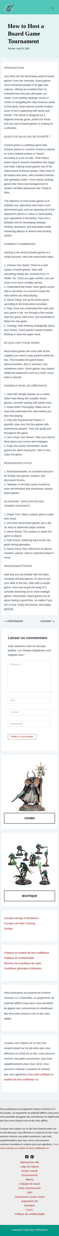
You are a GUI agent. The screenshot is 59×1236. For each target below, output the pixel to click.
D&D (29, 1192)
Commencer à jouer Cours (29, 1196)
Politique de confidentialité (19, 957)
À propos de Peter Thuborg (19, 923)
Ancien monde (29, 1170)
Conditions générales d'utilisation (23, 968)
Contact (8, 928)
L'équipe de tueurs (29, 1183)
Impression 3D (29, 1201)
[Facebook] (27, 1157)
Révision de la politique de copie (22, 963)
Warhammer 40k (29, 1162)
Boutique (29, 896)
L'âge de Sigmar (29, 1166)
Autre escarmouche (29, 1188)
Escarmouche (29, 1175)
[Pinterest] (32, 1157)
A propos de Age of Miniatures (21, 918)
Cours (29, 818)
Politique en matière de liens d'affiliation (26, 952)
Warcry (29, 1179)
